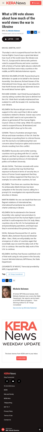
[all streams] (40, 429)
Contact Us (7, 420)
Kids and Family (9, 394)
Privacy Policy (8, 411)
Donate (36, 3)
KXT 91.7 (7, 407)
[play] (3, 430)
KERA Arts (7, 398)
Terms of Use (8, 415)
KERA (6, 390)
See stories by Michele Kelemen (25, 308)
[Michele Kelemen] (6, 292)
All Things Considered (15, 274)
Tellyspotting (8, 403)
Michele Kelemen (14, 31)
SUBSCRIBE (21, 358)
